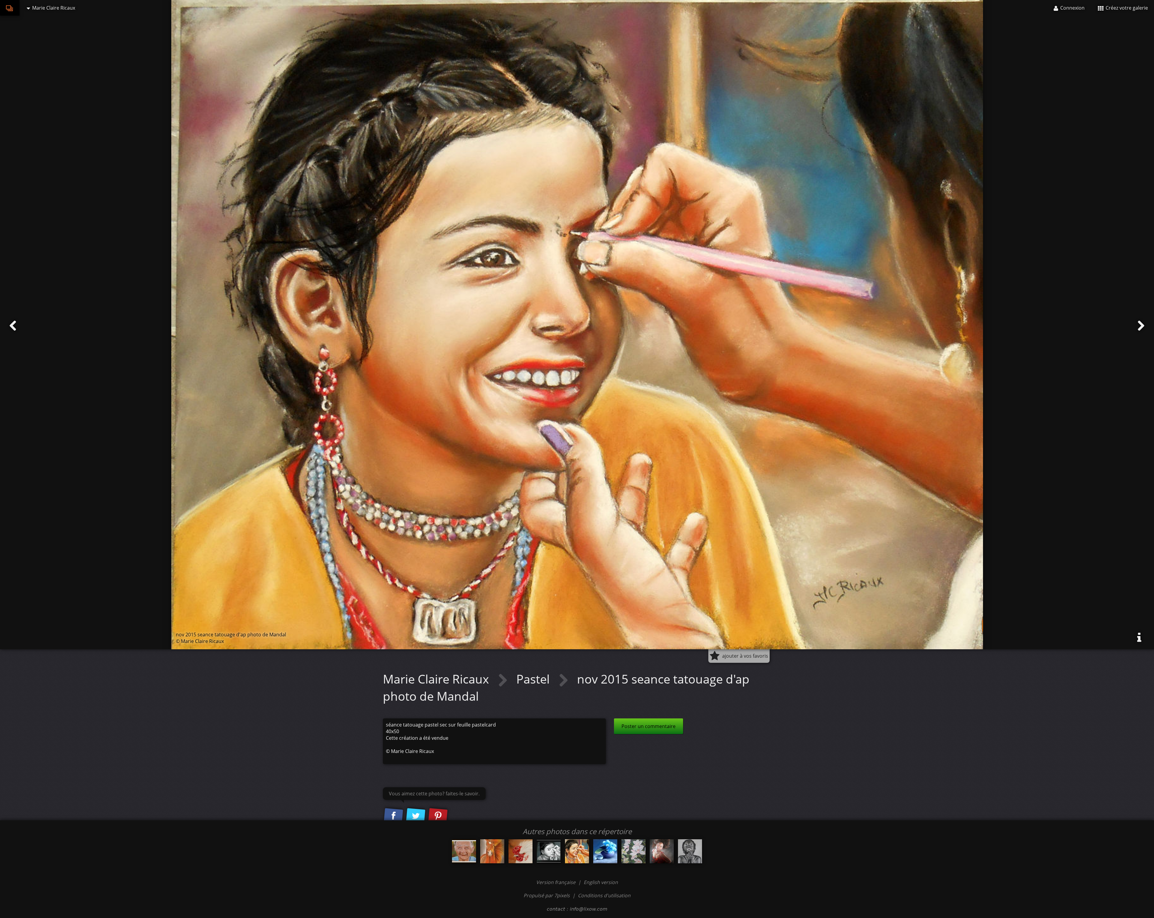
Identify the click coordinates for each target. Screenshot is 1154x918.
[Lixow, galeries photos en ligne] (10, 8)
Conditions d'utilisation (604, 895)
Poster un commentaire (648, 726)
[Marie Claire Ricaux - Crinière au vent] (492, 851)
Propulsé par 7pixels (547, 895)
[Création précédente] (13, 326)
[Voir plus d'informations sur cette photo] (1139, 637)
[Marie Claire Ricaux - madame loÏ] (464, 851)
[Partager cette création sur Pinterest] (437, 816)
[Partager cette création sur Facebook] (393, 816)
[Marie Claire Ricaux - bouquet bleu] (605, 851)
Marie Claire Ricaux (437, 679)
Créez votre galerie (1126, 8)
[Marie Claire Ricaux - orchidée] (633, 851)
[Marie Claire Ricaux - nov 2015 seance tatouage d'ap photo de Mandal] (577, 851)
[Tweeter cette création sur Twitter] (415, 816)
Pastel (534, 679)
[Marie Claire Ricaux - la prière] (690, 851)
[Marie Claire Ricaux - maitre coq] (520, 851)
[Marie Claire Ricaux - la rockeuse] (662, 851)
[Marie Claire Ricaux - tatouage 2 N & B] (549, 851)
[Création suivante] (1141, 326)
